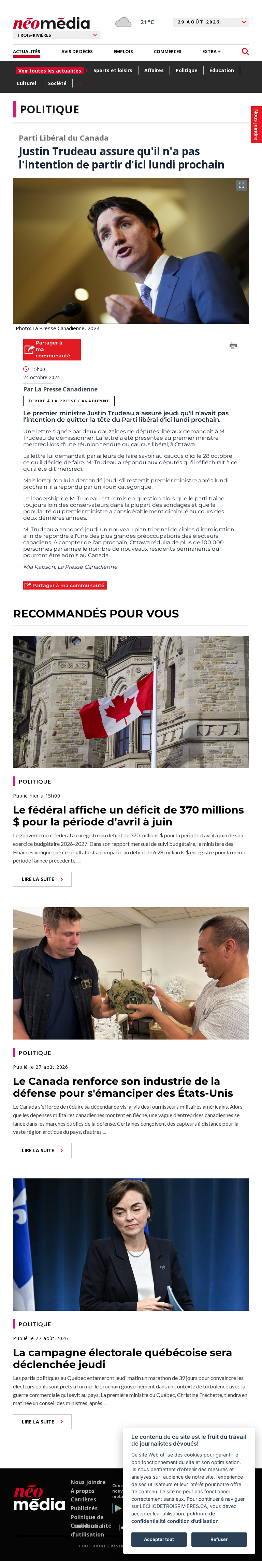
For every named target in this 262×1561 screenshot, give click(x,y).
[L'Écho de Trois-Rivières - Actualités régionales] (51, 23)
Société (57, 83)
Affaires (154, 70)
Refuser (219, 1539)
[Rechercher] (245, 51)
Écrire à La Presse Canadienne (69, 400)
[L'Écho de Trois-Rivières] (39, 1507)
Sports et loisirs (112, 70)
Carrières (83, 1499)
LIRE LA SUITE (38, 879)
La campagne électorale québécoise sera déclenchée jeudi (122, 1358)
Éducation (221, 70)
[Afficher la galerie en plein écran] (241, 185)
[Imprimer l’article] (233, 346)
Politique (187, 70)
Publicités (84, 1508)
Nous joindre (88, 1482)
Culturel (26, 83)
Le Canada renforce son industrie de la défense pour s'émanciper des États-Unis (123, 1087)
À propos (82, 1491)
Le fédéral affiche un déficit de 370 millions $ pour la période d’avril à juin (128, 816)
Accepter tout (159, 1539)
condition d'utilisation (193, 1521)
